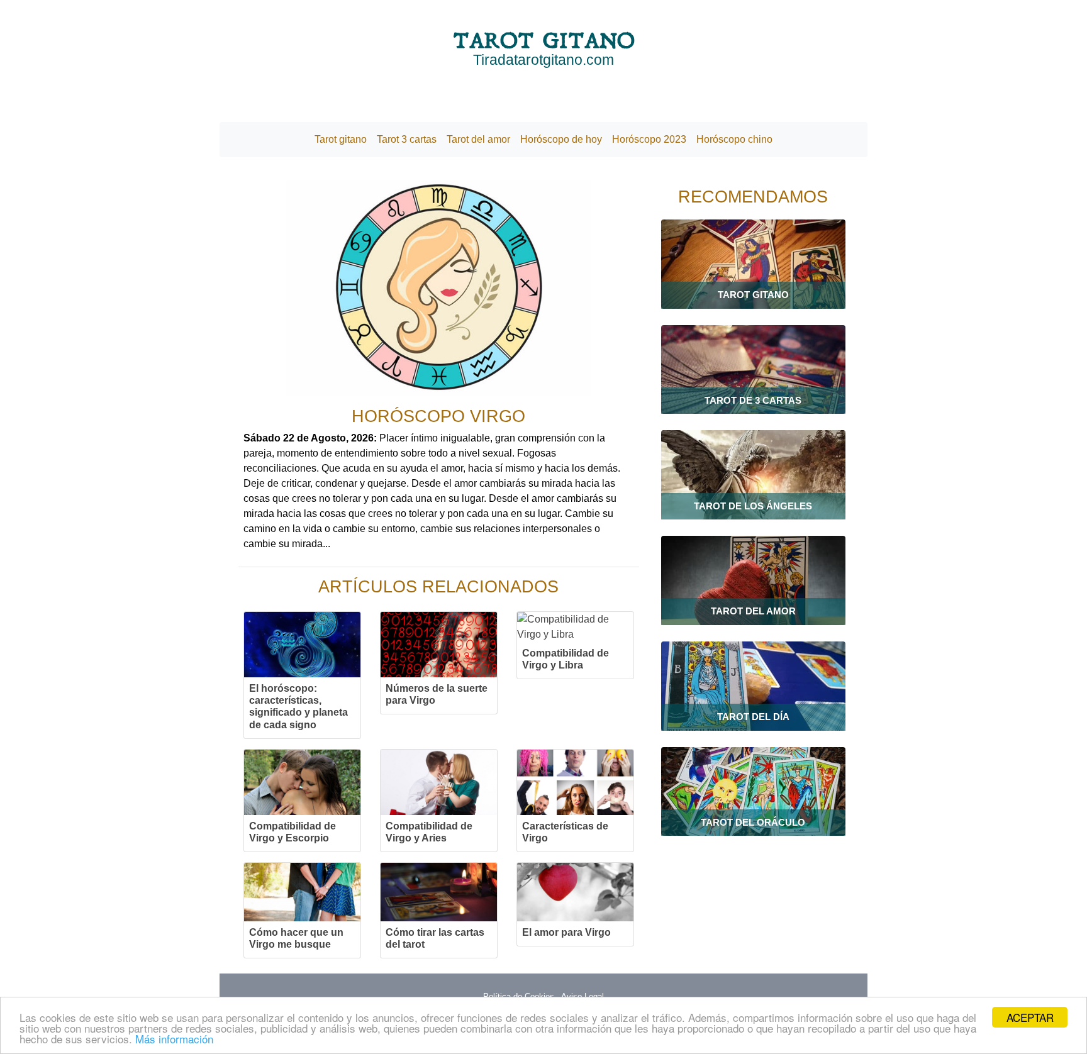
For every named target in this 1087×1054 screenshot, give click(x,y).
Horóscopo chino (734, 139)
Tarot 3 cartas (407, 139)
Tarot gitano (341, 139)
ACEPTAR (1030, 1017)
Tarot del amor (478, 139)
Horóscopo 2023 (649, 139)
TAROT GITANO (544, 48)
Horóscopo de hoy (561, 139)
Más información (174, 1038)
